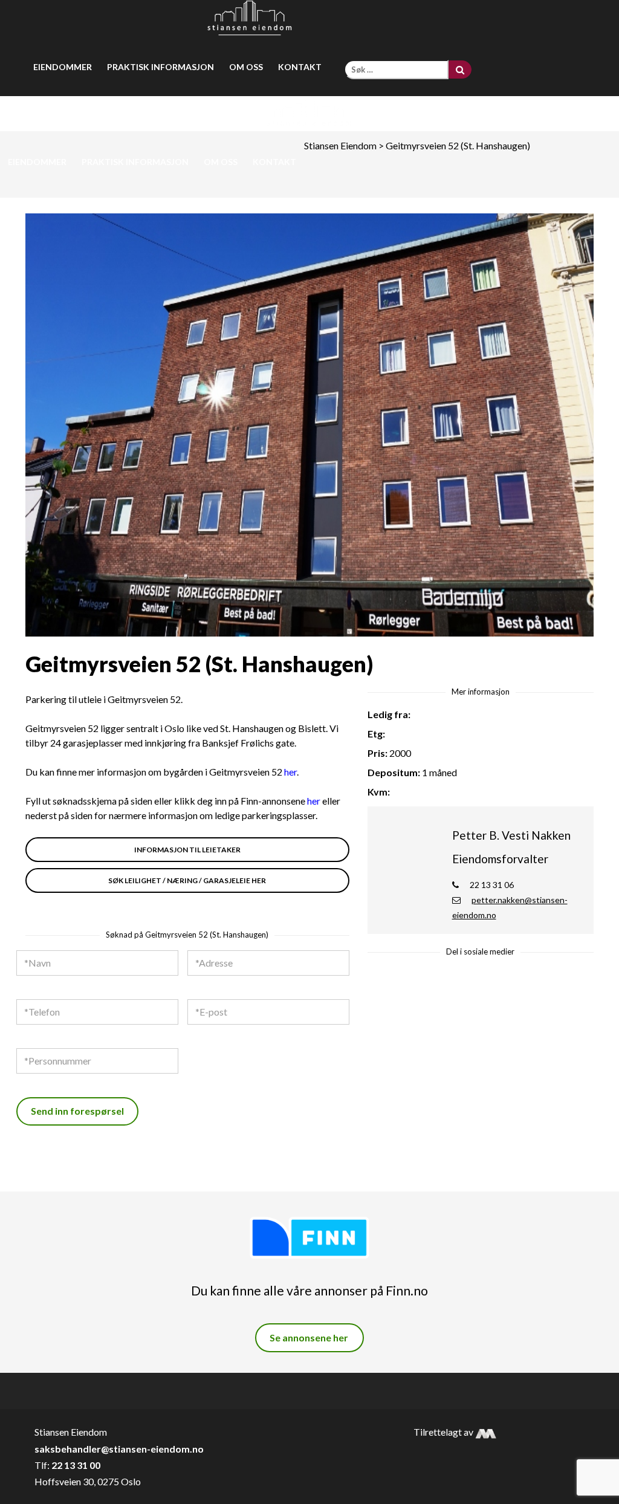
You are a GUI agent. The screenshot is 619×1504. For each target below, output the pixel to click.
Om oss (246, 67)
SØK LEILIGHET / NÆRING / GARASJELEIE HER (187, 880)
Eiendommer (62, 67)
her (290, 771)
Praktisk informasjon (160, 67)
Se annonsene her (309, 1337)
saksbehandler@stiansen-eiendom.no (119, 1448)
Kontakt (300, 67)
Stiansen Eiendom (340, 145)
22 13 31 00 (75, 1465)
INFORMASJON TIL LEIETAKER (187, 849)
